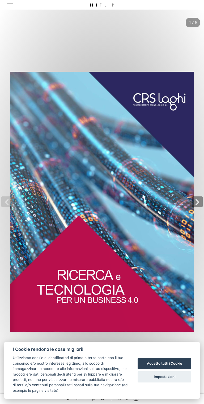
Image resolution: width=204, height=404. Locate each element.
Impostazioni (164, 376)
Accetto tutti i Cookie (164, 363)
